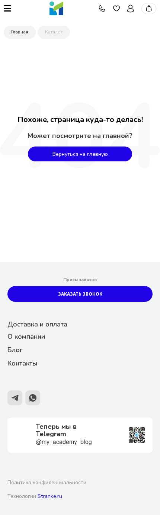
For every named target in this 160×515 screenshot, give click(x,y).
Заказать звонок (80, 294)
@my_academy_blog (64, 441)
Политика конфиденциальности (46, 482)
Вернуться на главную (80, 154)
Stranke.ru (50, 496)
